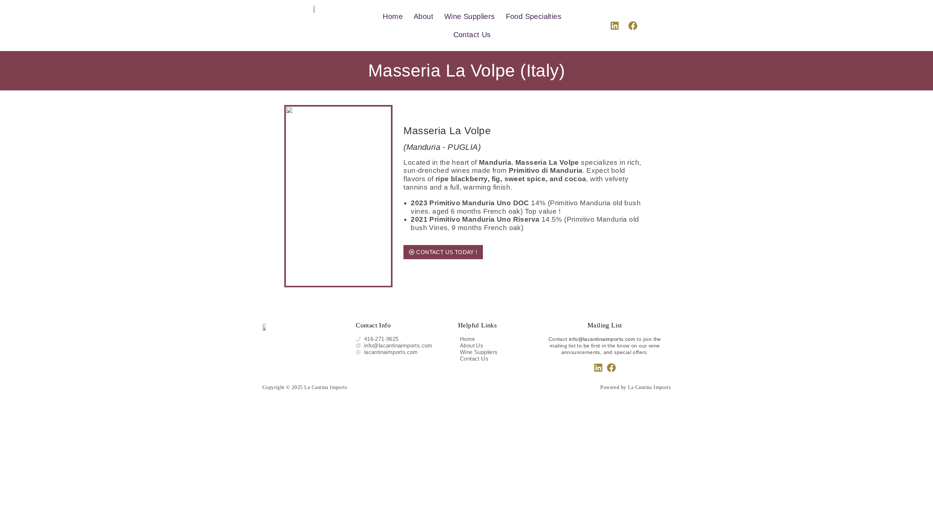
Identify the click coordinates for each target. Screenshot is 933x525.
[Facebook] (633, 25)
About (423, 16)
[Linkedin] (614, 25)
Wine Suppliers (469, 16)
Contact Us (472, 35)
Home (393, 16)
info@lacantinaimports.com (602, 339)
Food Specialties (533, 16)
